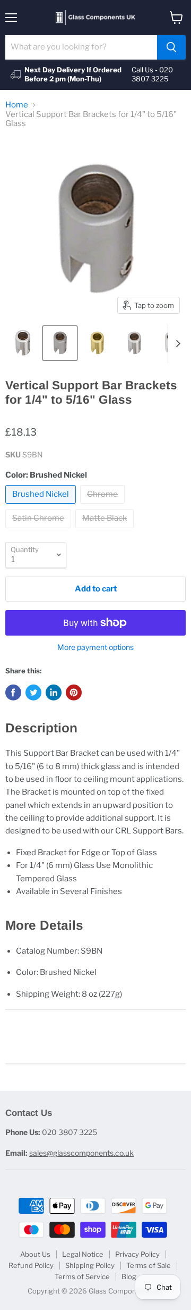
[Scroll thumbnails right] (176, 343)
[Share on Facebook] (13, 692)
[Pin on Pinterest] (74, 692)
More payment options (95, 647)
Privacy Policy (137, 1254)
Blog (128, 1276)
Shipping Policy (90, 1265)
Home (16, 105)
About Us (35, 1254)
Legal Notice (82, 1254)
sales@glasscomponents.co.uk (81, 1152)
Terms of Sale (148, 1265)
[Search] (171, 47)
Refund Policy (31, 1265)
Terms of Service (82, 1276)
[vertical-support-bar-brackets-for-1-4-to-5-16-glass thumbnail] (23, 343)
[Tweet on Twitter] (33, 692)
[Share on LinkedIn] (54, 692)
